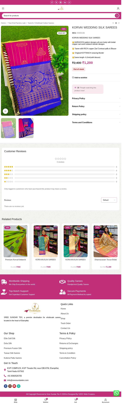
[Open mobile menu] (3, 8)
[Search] (117, 16)
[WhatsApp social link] (69, 2)
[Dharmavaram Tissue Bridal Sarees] (106, 241)
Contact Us (65, 328)
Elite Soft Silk (9, 338)
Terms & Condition (67, 353)
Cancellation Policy (67, 358)
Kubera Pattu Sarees (13, 358)
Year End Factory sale (17, 23)
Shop (63, 318)
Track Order (66, 323)
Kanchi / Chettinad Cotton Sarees (41, 23)
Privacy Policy (65, 338)
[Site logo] (61, 8)
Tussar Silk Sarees (12, 353)
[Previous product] (113, 23)
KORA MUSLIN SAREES (46, 260)
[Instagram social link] (10, 386)
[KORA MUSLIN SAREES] (46, 241)
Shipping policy (66, 348)
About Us (65, 314)
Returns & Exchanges (68, 343)
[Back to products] (116, 23)
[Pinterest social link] (60, 2)
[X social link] (56, 2)
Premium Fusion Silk (13, 348)
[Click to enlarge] (5, 111)
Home (3, 23)
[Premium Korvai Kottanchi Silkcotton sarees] (16, 241)
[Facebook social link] (52, 2)
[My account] (118, 8)
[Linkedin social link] (65, 2)
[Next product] (118, 23)
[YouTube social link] (14, 386)
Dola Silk (8, 343)
